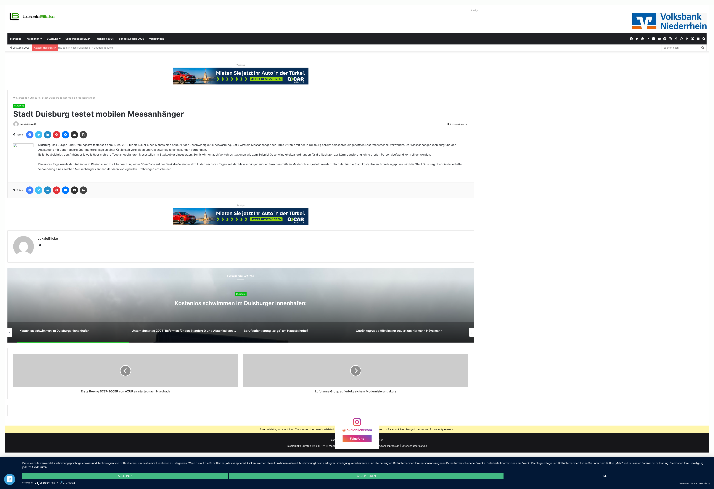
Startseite (15, 38)
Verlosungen (156, 38)
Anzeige (474, 10)
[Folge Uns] (357, 424)
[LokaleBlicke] (32, 16)
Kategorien (33, 38)
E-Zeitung (52, 38)
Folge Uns (357, 438)
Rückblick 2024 (105, 38)
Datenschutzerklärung (414, 445)
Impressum (393, 445)
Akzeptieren (366, 476)
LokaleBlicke (26, 124)
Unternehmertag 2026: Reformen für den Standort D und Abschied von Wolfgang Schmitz (240, 303)
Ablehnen (125, 476)
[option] (240, 305)
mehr (607, 476)
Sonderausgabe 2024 (78, 38)
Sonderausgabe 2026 (131, 38)
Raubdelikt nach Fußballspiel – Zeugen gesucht (87, 47)
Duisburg (35, 97)
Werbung (241, 65)
